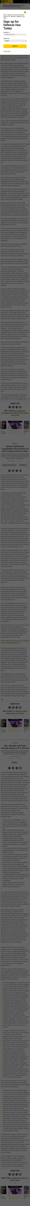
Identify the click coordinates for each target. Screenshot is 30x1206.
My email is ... (7, 32)
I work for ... (6, 38)
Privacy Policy (6, 51)
